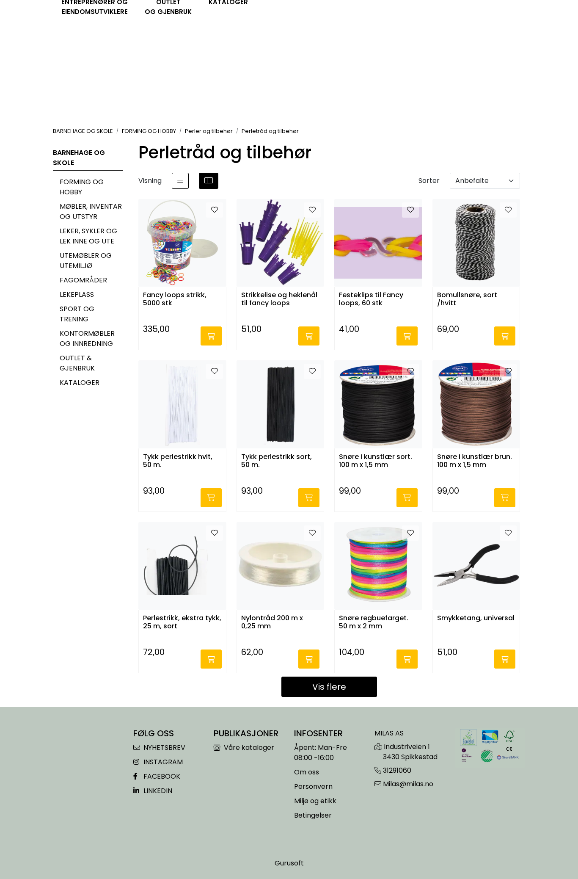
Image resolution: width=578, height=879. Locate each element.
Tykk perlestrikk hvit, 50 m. (177, 461)
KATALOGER (79, 382)
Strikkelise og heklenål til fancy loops (279, 299)
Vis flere (329, 687)
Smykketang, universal (476, 618)
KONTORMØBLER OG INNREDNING (87, 338)
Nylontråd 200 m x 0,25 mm (272, 622)
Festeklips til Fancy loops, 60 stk (371, 299)
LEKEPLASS (77, 294)
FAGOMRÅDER (83, 280)
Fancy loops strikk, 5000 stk (174, 299)
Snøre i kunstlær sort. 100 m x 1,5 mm (375, 461)
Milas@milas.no (408, 784)
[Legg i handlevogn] (211, 336)
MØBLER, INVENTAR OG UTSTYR (91, 211)
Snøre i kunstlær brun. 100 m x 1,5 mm (474, 461)
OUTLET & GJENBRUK (77, 363)
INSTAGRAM (162, 762)
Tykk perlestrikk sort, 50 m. (276, 461)
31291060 (397, 770)
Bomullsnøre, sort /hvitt (467, 299)
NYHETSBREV (163, 747)
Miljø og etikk (315, 801)
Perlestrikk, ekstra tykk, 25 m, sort (182, 622)
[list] (180, 181)
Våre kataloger (248, 747)
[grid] (208, 181)
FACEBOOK (161, 776)
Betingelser (313, 815)
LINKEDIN (157, 791)
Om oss (306, 772)
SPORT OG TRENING (77, 314)
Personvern (313, 786)
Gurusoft (289, 863)
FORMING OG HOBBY (82, 187)
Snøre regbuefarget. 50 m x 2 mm (373, 622)
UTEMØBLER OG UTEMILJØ (86, 261)
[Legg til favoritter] (214, 210)
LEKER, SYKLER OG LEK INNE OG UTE (88, 236)
